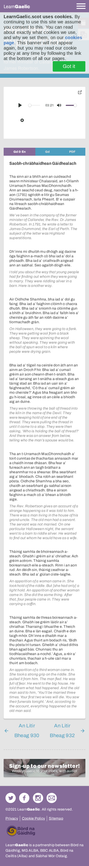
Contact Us (52, 798)
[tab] (19, 152)
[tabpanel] (44, 437)
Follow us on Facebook (24, 798)
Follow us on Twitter (10, 798)
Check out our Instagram (38, 798)
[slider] (34, 105)
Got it (69, 66)
